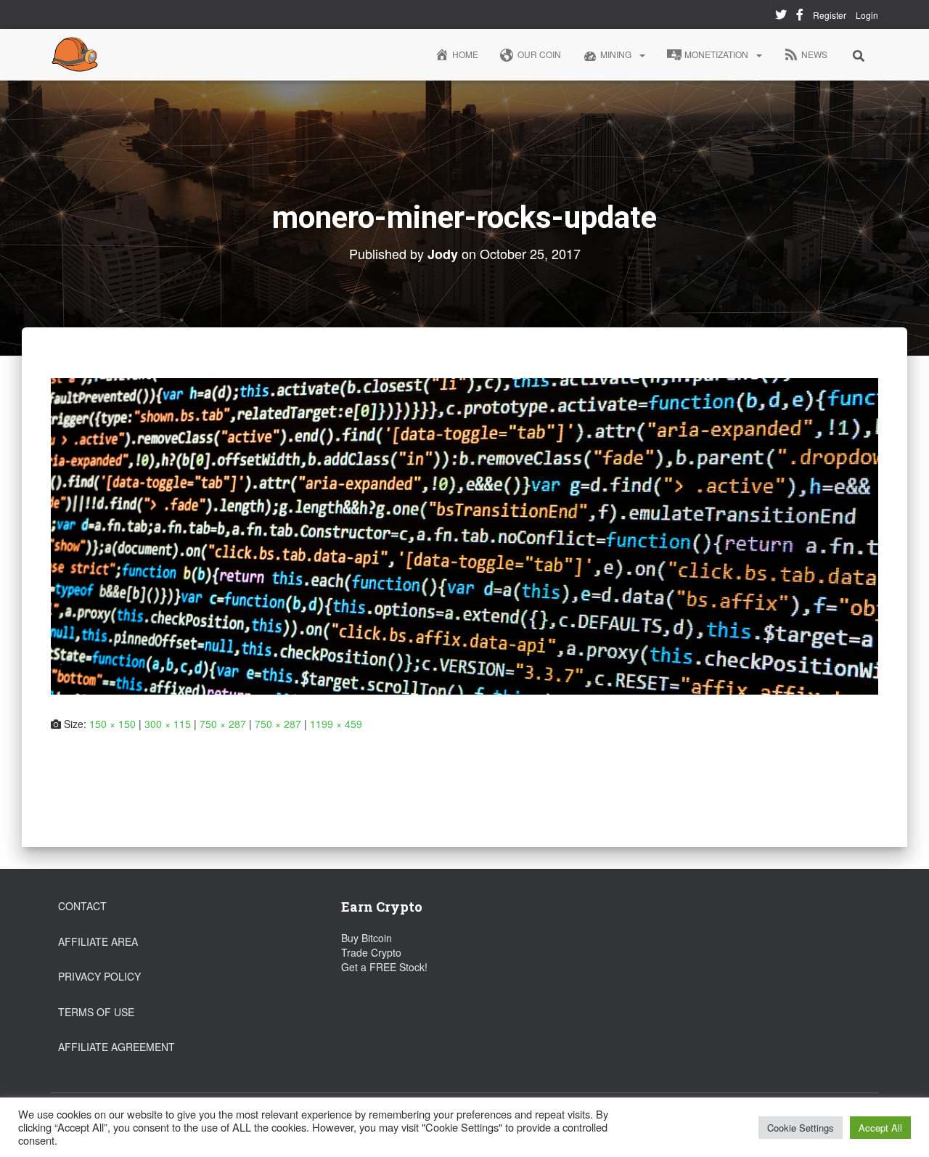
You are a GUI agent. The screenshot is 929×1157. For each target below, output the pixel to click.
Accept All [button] (880, 1127)
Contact (82, 906)
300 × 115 (167, 723)
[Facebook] (799, 16)
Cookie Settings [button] (800, 1127)
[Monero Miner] (75, 54)
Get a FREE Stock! (384, 967)
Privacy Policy (99, 976)
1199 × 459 (336, 723)
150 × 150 (112, 723)
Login (867, 15)
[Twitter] (781, 16)
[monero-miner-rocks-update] (464, 534)
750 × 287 (223, 723)
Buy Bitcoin (366, 938)
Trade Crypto (371, 952)
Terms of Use (96, 1012)
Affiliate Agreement (116, 1046)
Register (829, 15)
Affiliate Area (98, 941)
